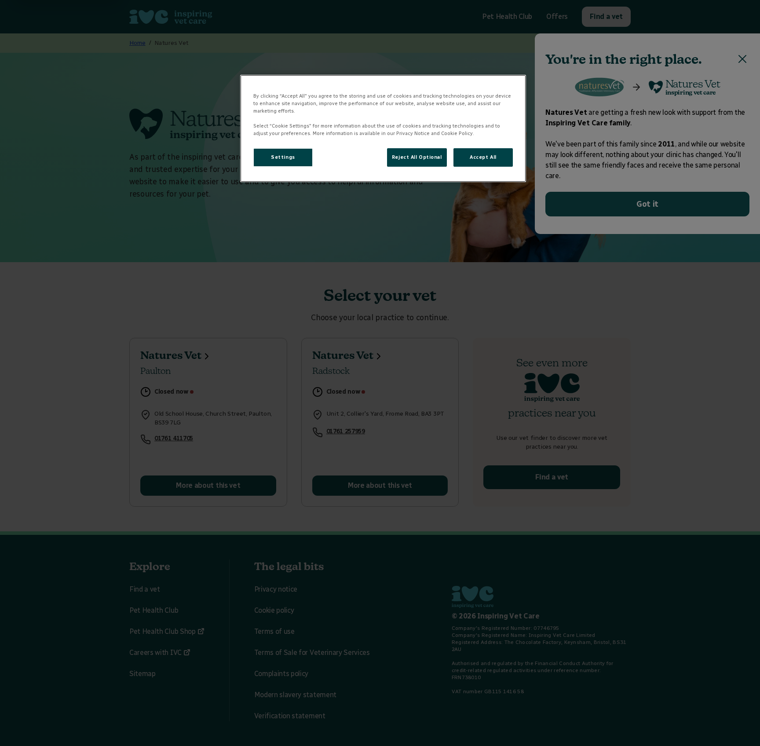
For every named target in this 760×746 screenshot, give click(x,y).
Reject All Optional (417, 157)
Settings (283, 157)
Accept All (483, 157)
